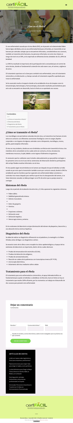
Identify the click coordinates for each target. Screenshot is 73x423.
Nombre (13, 325)
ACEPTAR (36, 421)
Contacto (50, 418)
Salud (36, 22)
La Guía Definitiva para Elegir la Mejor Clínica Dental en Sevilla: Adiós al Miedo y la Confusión (20, 372)
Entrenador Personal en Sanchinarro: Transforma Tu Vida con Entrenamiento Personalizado (20, 387)
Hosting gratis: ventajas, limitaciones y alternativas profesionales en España (17, 379)
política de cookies (43, 420)
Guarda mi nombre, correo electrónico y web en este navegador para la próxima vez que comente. (37, 334)
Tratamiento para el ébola (16, 127)
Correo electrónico (34, 325)
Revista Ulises (24, 418)
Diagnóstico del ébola (14, 124)
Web (46, 325)
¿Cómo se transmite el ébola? (17, 119)
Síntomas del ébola (14, 122)
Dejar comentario (48, 31)
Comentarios (14, 308)
